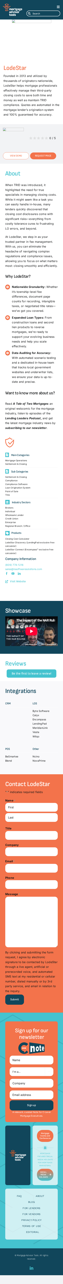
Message (12, 894)
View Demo (16, 155)
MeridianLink (40, 727)
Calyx (36, 715)
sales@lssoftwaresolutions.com (23, 569)
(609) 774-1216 (14, 564)
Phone (9, 877)
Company (12, 845)
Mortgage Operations (16, 460)
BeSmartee (11, 756)
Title (8, 828)
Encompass (39, 719)
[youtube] (13, 573)
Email (10, 861)
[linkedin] (19, 573)
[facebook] (6, 573)
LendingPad (40, 723)
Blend (8, 760)
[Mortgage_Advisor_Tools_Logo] (12, 4)
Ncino (36, 756)
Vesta (36, 732)
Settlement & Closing (16, 464)
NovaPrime (39, 760)
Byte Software (41, 710)
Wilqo (36, 736)
